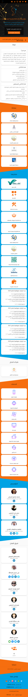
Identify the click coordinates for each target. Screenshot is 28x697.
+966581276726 (11, 685)
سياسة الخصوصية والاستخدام (14, 691)
